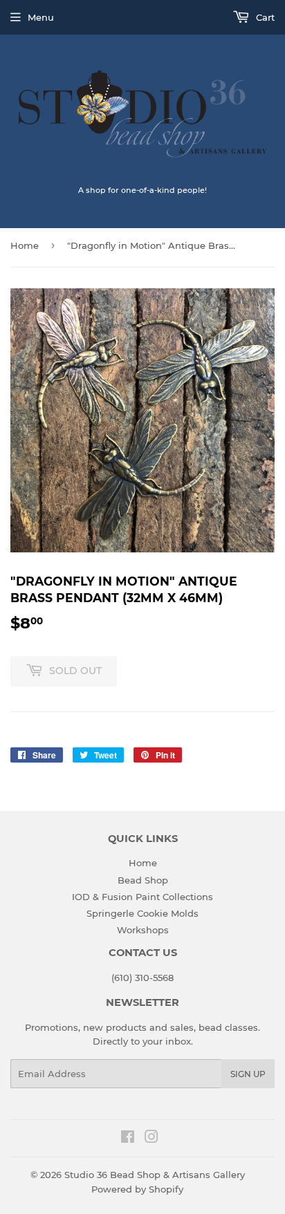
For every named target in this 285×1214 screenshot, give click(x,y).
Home (24, 245)
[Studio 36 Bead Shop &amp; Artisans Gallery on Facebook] (127, 1138)
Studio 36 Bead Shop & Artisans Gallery (154, 1174)
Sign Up (248, 1074)
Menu (41, 17)
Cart (264, 17)
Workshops (143, 929)
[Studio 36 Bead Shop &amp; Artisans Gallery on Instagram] (151, 1138)
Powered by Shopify (137, 1189)
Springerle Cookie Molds (142, 913)
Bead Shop (143, 880)
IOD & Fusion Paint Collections (142, 896)
